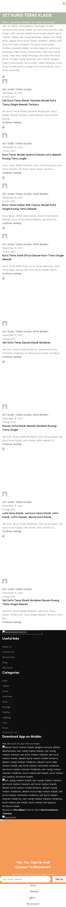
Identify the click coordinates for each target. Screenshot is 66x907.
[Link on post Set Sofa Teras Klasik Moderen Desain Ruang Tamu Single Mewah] (33, 324)
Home (5, 22)
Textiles (6, 712)
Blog (4, 662)
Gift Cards (7, 667)
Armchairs (7, 696)
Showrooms (8, 657)
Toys (4, 722)
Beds (5, 702)
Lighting (6, 717)
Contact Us (8, 652)
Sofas (5, 691)
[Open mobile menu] (3, 3)
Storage (6, 707)
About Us (7, 646)
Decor (5, 728)
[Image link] (22, 633)
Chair (4, 680)
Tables (5, 686)
